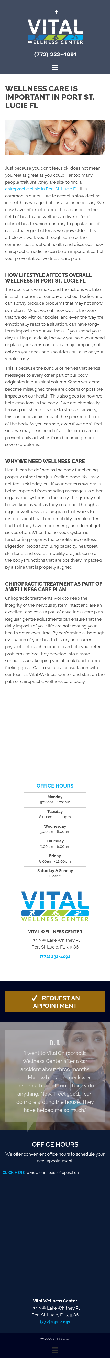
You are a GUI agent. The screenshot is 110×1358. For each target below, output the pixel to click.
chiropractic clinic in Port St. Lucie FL (41, 188)
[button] (55, 1001)
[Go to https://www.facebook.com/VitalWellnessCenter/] (56, 12)
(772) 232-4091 (55, 54)
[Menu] (55, 67)
